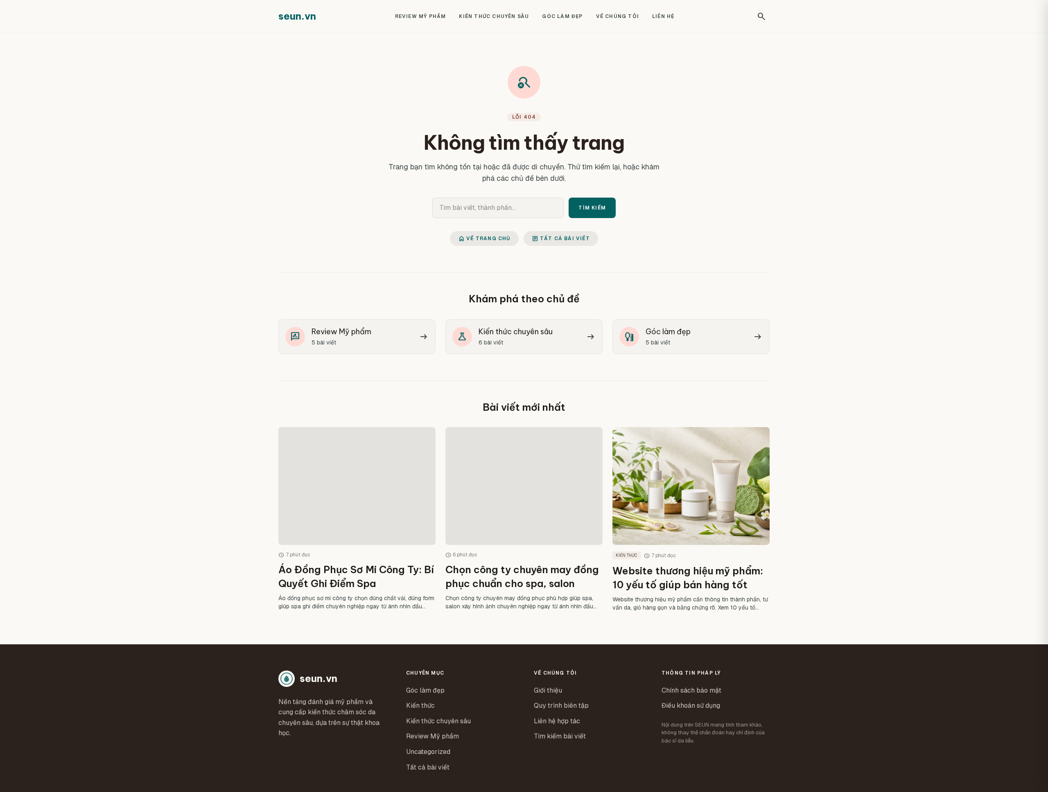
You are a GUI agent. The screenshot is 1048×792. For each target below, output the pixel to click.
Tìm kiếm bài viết (560, 736)
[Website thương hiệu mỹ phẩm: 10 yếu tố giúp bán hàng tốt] (691, 519)
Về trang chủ (484, 238)
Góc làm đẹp (562, 16)
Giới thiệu (548, 690)
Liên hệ (663, 16)
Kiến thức (420, 705)
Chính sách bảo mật (691, 690)
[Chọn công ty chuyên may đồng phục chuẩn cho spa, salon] (524, 519)
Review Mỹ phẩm (420, 16)
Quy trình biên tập (561, 705)
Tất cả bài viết (561, 238)
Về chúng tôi (617, 16)
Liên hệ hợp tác (557, 721)
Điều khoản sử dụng (691, 705)
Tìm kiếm (592, 208)
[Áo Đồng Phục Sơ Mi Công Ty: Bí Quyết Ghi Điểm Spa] (357, 519)
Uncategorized (428, 751)
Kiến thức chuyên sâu (494, 16)
